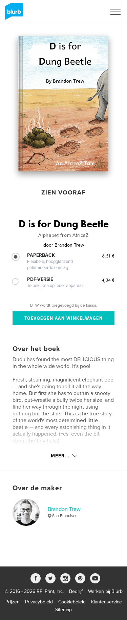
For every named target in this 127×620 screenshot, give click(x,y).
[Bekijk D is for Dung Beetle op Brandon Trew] (63, 103)
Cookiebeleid (72, 602)
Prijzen (12, 602)
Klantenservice (106, 602)
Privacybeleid (39, 602)
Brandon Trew (64, 509)
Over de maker (37, 488)
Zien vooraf (63, 192)
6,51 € (108, 256)
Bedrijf (76, 591)
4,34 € (108, 280)
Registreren (86, 12)
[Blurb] (12, 14)
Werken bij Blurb (105, 591)
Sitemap (63, 610)
